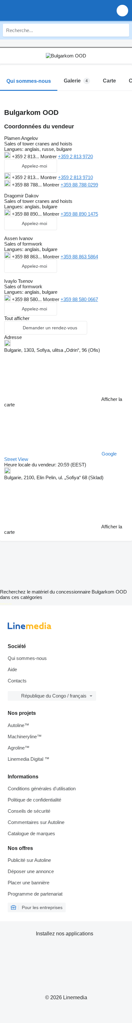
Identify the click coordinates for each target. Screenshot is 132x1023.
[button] (122, 10)
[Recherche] (122, 30)
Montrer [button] (49, 156)
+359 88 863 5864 (79, 256)
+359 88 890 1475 (79, 214)
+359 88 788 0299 (79, 184)
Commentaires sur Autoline (36, 822)
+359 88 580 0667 (79, 299)
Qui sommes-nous (27, 658)
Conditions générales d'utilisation (42, 788)
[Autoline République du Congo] (41, 10)
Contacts (17, 680)
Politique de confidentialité (34, 799)
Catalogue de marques (31, 833)
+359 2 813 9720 (75, 156)
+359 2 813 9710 (75, 177)
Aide (12, 669)
